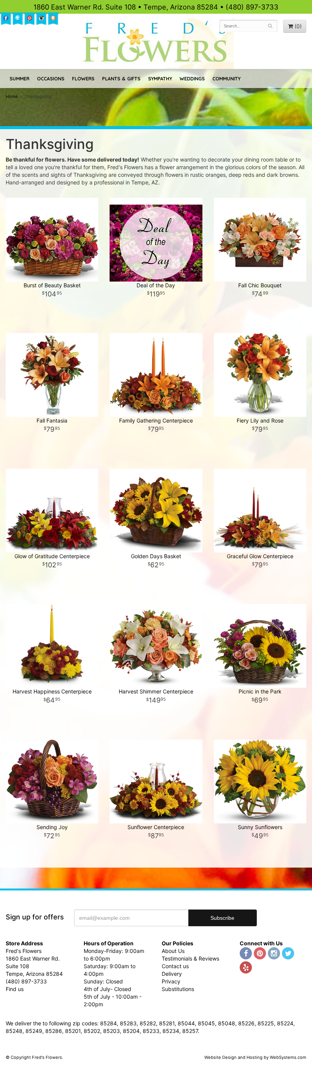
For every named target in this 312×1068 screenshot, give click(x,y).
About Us (173, 951)
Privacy (171, 981)
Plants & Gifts (121, 78)
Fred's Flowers (156, 42)
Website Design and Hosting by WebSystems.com (255, 1057)
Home (12, 96)
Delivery (172, 973)
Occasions (50, 78)
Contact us (175, 966)
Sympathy (160, 78)
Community (226, 78)
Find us (15, 989)
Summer (19, 78)
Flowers (83, 78)
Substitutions (178, 989)
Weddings (192, 78)
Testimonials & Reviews (190, 958)
